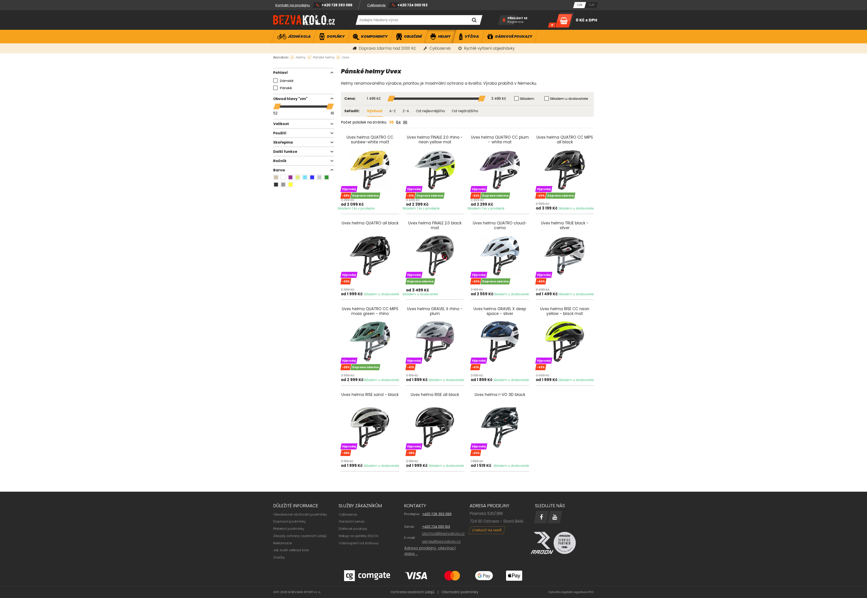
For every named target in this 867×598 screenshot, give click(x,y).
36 (391, 122)
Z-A (406, 111)
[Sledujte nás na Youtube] (555, 517)
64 (398, 122)
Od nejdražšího (465, 111)
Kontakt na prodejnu (292, 5)
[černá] (276, 184)
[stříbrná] (319, 177)
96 (405, 122)
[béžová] (276, 177)
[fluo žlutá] (298, 177)
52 (275, 113)
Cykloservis (376, 5)
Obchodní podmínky (460, 592)
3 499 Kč (498, 98)
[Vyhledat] (474, 20)
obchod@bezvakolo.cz (443, 533)
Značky (279, 557)
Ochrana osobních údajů (412, 592)
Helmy (301, 57)
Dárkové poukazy (353, 528)
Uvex (345, 57)
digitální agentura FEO (578, 592)
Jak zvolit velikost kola (291, 550)
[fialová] (290, 177)
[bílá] (283, 177)
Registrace (516, 22)
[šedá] (283, 184)
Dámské (287, 80)
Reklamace (282, 543)
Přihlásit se (517, 18)
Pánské (286, 88)
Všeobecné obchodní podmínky (300, 514)
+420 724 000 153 (412, 5)
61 (332, 113)
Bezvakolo (281, 57)
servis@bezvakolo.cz (441, 541)
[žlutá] (290, 184)
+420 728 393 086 (337, 5)
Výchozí (374, 111)
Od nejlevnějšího (430, 111)
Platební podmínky (288, 528)
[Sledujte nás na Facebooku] (541, 517)
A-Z (392, 111)
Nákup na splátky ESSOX (358, 535)
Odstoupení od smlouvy (359, 543)
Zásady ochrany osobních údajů (300, 535)
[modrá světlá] (305, 177)
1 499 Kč (374, 98)
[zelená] (326, 177)
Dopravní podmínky (289, 521)
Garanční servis (351, 521)
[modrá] (312, 177)
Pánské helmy (324, 57)
